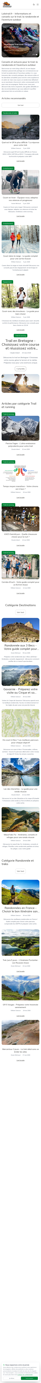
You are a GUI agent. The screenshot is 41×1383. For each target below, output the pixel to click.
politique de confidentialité (25, 1374)
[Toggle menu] (38, 4)
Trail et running (20, 336)
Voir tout (20, 105)
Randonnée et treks (10, 113)
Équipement (9, 40)
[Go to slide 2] (34, 54)
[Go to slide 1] (33, 54)
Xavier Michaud (16, 203)
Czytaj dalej (20, 369)
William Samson (9, 50)
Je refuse (11, 1378)
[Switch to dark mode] (34, 4)
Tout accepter (29, 1378)
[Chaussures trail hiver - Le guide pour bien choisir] (20, 40)
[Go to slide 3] (36, 54)
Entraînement (8, 168)
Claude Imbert (15, 449)
